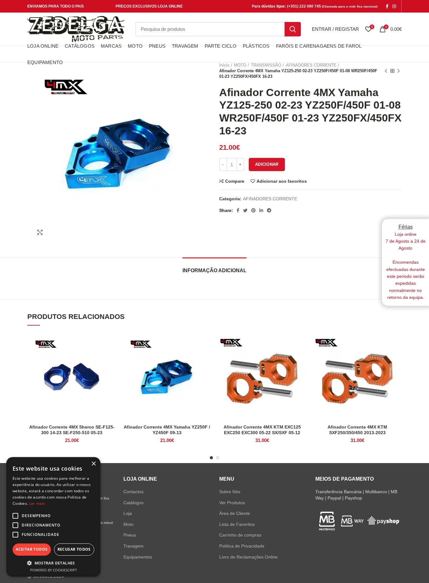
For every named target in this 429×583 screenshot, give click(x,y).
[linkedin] (261, 210)
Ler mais (37, 503)
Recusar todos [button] (74, 549)
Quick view (111, 356)
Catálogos (133, 502)
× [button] (93, 464)
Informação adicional (214, 270)
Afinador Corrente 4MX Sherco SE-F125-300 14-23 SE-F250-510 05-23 (72, 429)
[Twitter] (245, 210)
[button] (53, 563)
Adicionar (267, 164)
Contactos (133, 491)
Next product (398, 71)
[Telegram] (269, 210)
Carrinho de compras (240, 534)
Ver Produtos (232, 502)
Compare (234, 181)
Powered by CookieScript (53, 570)
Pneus (129, 534)
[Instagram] (394, 6)
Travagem (133, 545)
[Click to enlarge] (40, 232)
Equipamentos (137, 556)
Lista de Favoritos (237, 524)
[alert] (53, 517)
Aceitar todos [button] (31, 549)
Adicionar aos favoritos (282, 181)
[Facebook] (387, 6)
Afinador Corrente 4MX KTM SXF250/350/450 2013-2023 (357, 429)
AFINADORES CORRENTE (270, 198)
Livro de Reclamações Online (248, 556)
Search (293, 29)
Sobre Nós (229, 491)
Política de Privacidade (241, 545)
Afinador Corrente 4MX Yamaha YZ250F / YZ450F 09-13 (167, 429)
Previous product (386, 71)
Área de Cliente (234, 513)
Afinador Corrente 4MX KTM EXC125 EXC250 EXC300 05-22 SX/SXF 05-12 (262, 429)
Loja (127, 513)
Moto (128, 524)
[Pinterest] (253, 210)
